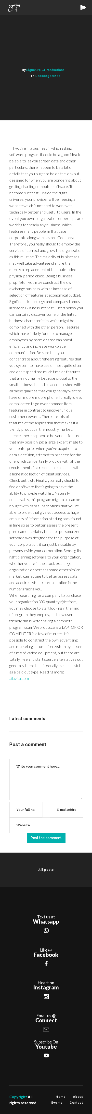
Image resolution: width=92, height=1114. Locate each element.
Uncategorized (48, 76)
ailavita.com (19, 678)
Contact (76, 1102)
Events (57, 1102)
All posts (46, 869)
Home (61, 1097)
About (78, 1097)
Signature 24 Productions (45, 70)
